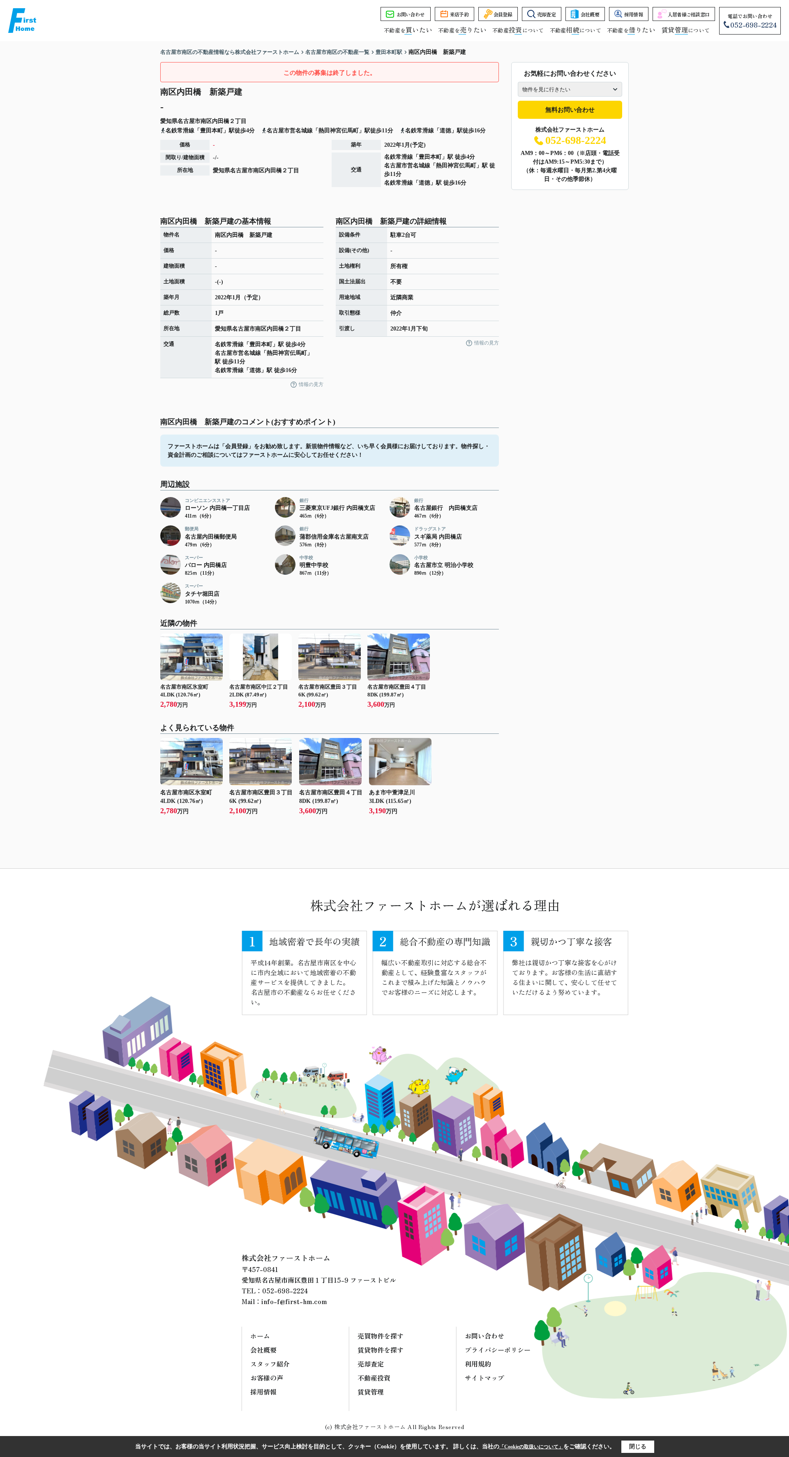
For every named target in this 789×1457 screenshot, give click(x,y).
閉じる (637, 1446)
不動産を (408, 30)
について (685, 30)
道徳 (424, 183)
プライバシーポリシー (498, 1350)
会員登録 (503, 14)
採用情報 (633, 14)
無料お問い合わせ (570, 109)
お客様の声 (266, 1378)
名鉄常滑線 (398, 157)
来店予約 (459, 14)
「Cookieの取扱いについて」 (531, 1447)
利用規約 (478, 1364)
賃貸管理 (371, 1392)
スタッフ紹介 (270, 1364)
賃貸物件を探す (381, 1350)
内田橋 (220, 121)
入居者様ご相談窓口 (689, 14)
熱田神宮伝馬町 (456, 165)
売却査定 (546, 14)
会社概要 (590, 14)
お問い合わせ (410, 14)
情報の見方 (311, 384)
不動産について (518, 30)
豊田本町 (430, 157)
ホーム (260, 1336)
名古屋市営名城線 (407, 165)
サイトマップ (484, 1378)
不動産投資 (374, 1378)
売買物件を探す (381, 1336)
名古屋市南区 (195, 121)
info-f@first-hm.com (294, 1301)
